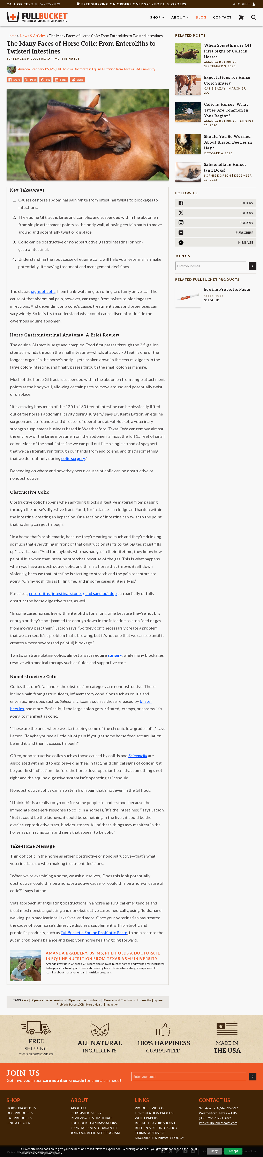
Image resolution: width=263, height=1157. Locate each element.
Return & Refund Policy (156, 1128)
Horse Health (94, 1004)
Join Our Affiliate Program (95, 1133)
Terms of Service (150, 1133)
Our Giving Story (86, 1113)
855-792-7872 (47, 4)
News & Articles (33, 35)
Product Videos (149, 1108)
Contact (222, 17)
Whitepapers (146, 1118)
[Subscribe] (252, 266)
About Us (79, 1108)
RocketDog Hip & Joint (155, 1123)
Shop (155, 17)
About (178, 17)
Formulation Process (154, 1113)
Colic (25, 1000)
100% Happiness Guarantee (94, 1128)
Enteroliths (144, 1000)
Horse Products (21, 1108)
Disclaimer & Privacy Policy (159, 1138)
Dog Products (20, 1113)
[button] (241, 17)
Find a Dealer (18, 1123)
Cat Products (19, 1118)
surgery (115, 655)
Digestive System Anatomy (48, 1000)
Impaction (112, 1004)
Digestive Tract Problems (84, 1000)
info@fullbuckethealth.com (218, 1123)
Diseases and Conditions (119, 1000)
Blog (201, 17)
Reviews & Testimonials (91, 1118)
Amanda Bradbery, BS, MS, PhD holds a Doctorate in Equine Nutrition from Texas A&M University (86, 69)
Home (11, 35)
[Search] (253, 17)
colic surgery (73, 458)
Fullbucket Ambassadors (94, 1123)
